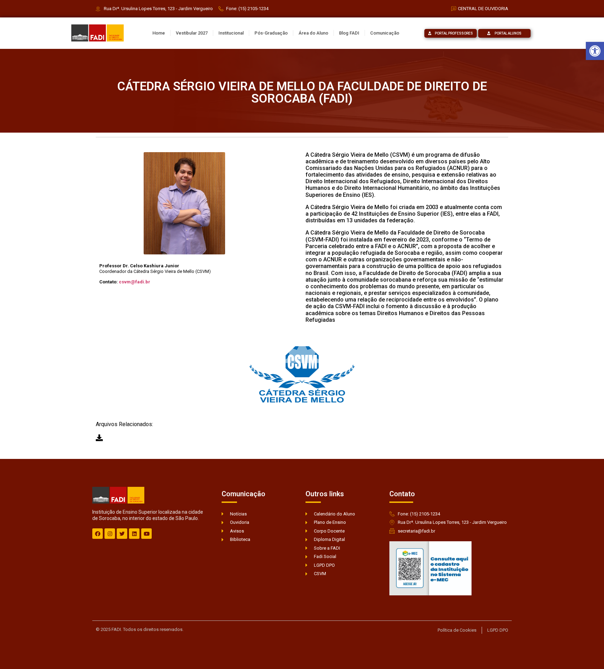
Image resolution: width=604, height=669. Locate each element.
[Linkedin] (134, 533)
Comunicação (384, 33)
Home (158, 33)
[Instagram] (110, 533)
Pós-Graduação (271, 33)
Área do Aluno (313, 33)
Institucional (231, 33)
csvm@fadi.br (134, 281)
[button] (595, 51)
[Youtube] (146, 533)
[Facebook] (97, 533)
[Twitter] (122, 533)
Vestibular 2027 (192, 33)
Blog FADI (349, 33)
